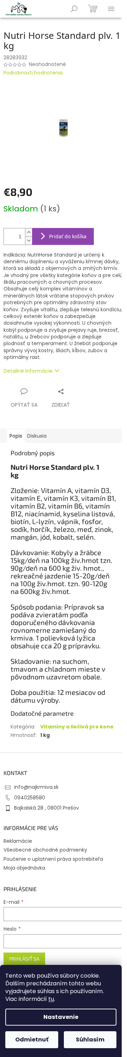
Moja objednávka (24, 867)
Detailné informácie (28, 370)
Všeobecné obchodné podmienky (45, 849)
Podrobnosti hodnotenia (33, 73)
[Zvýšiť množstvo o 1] (28, 232)
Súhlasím (90, 1039)
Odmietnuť (31, 1039)
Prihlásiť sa (24, 959)
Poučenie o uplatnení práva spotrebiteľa (53, 859)
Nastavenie (60, 1017)
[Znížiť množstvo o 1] (28, 240)
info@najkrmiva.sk (36, 787)
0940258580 (29, 797)
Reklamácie (18, 841)
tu (51, 999)
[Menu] (111, 9)
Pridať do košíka (67, 236)
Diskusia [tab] (37, 435)
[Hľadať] (74, 9)
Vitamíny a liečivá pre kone (77, 726)
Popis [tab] (16, 435)
